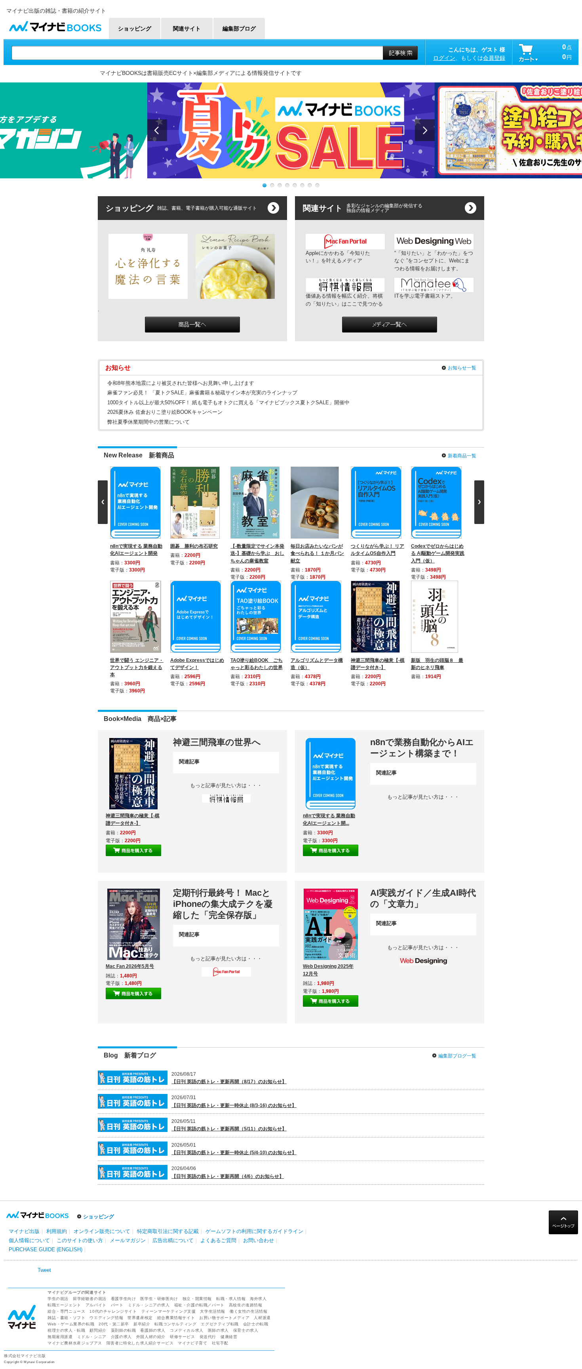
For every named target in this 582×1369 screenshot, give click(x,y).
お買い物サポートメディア (224, 1203)
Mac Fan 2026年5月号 (130, 852)
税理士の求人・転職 (66, 1216)
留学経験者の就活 (90, 1184)
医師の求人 (218, 1216)
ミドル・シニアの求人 (149, 1191)
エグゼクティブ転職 (219, 1210)
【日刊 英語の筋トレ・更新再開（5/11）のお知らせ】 (229, 1015)
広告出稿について (173, 1127)
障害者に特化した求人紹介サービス (140, 1229)
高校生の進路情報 (245, 1191)
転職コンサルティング (175, 1210)
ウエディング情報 (106, 1203)
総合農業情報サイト (176, 1203)
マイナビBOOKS (55, 24)
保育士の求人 (246, 1216)
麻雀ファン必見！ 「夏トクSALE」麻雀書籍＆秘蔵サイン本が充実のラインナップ (202, 393)
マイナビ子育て (192, 1229)
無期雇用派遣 (60, 1222)
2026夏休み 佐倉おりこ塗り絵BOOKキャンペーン (165, 412)
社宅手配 (220, 1229)
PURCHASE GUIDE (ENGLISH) (45, 1136)
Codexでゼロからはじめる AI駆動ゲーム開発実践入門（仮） (439, 553)
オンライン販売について (102, 1117)
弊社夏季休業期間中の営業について (148, 422)
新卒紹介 (141, 1210)
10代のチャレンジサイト (113, 1197)
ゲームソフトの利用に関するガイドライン (254, 1117)
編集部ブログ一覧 (457, 942)
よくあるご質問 (218, 1127)
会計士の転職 (255, 1210)
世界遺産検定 (140, 1203)
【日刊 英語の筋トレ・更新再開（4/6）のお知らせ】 (227, 1062)
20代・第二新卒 (114, 1210)
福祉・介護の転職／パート (199, 1191)
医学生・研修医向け (159, 1184)
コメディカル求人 (187, 1216)
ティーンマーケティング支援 (168, 1197)
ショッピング (98, 1103)
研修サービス (182, 1222)
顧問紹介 (97, 1216)
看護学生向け (123, 1184)
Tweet (44, 1156)
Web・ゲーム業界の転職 (71, 1210)
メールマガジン (128, 1127)
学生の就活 (58, 1184)
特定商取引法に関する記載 (168, 1117)
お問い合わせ (258, 1127)
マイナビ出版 (24, 1117)
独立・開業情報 (197, 1184)
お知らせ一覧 (462, 368)
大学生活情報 (212, 1197)
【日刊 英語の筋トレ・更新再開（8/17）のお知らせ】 (229, 968)
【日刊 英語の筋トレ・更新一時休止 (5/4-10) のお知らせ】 (234, 1039)
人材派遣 (262, 1203)
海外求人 (258, 1184)
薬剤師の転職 (123, 1216)
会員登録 (494, 58)
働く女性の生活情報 (248, 1197)
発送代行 (208, 1222)
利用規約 (56, 1117)
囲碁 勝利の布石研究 (195, 546)
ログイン (444, 58)
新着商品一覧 (462, 456)
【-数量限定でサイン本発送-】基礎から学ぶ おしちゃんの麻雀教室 (259, 553)
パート (117, 1191)
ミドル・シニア (92, 1222)
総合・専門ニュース (66, 1197)
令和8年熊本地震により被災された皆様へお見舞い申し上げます (180, 383)
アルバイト (96, 1191)
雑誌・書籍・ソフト (66, 1203)
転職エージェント (64, 1191)
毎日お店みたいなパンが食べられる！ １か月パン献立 (319, 553)
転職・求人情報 (230, 1184)
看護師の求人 (152, 1216)
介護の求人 (121, 1222)
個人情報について (29, 1127)
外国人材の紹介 (150, 1222)
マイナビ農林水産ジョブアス (75, 1229)
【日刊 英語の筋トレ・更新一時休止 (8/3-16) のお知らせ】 (234, 991)
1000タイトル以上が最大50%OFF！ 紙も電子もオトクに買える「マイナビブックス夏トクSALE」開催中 (228, 402)
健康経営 (229, 1222)
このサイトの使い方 (80, 1127)
